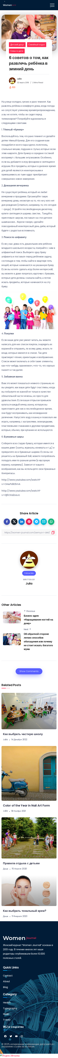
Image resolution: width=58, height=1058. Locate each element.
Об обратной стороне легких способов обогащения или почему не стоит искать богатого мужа (38, 641)
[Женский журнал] (9, 5)
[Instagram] (21, 1036)
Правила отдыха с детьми (21, 863)
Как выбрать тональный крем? (24, 911)
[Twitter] (10, 1036)
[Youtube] (16, 1036)
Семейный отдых (37, 44)
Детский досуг (17, 44)
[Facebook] (5, 1036)
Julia (19, 78)
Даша (5, 868)
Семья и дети (16, 51)
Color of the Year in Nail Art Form (26, 806)
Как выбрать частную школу (23, 734)
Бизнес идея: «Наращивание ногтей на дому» (38, 619)
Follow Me (29, 573)
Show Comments (29, 671)
